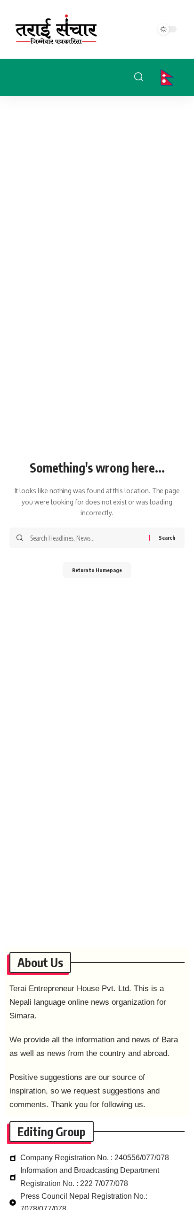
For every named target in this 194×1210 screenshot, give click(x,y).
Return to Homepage (97, 570)
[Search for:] (86, 537)
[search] (138, 77)
